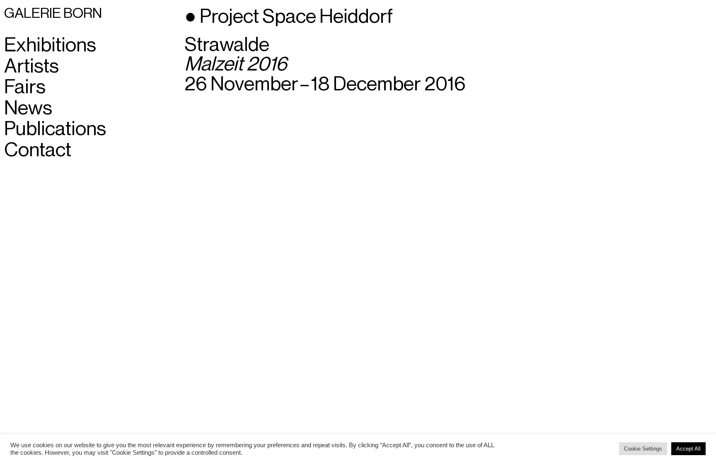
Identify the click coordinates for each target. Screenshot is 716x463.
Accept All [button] (688, 449)
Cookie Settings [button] (643, 449)
